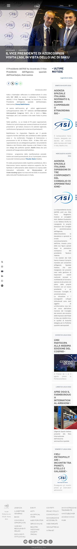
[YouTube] (2, 271)
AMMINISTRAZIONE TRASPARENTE (69, 509)
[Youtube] (40, 542)
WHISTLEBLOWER (68, 514)
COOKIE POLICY (52, 514)
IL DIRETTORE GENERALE (19, 512)
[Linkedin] (46, 542)
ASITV (32, 511)
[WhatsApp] (2, 280)
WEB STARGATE (52, 524)
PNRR (64, 520)
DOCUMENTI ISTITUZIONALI (19, 535)
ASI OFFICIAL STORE (35, 515)
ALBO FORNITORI (36, 520)
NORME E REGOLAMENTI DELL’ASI (20, 528)
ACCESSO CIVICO (68, 517)
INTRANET (50, 530)
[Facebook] (25, 542)
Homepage (10, 50)
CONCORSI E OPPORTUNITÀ (20, 521)
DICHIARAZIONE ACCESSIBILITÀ (52, 519)
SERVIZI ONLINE (36, 524)
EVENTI (33, 508)
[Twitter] (30, 542)
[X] (2, 262)
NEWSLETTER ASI (52, 527)
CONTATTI (50, 508)
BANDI (16, 517)
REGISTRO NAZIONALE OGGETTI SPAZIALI (34, 530)
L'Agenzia (23, 50)
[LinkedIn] (2, 276)
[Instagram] (2, 266)
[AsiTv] (2, 285)
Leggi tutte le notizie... (66, 78)
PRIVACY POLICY (52, 511)
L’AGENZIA (18, 508)
